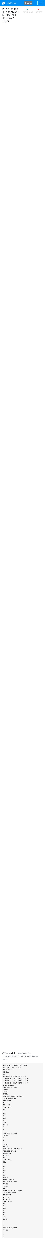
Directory (28, 3)
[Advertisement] (22, 46)
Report (39, 12)
